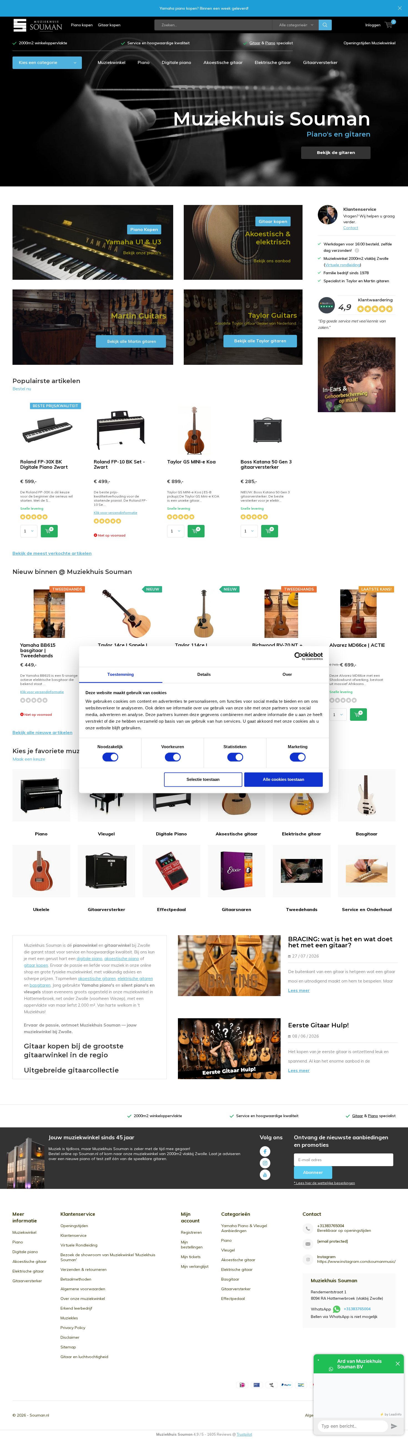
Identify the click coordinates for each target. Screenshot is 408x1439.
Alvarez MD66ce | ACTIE (357, 645)
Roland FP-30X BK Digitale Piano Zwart (44, 464)
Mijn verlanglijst (194, 1266)
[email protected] (332, 1241)
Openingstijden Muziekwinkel (370, 42)
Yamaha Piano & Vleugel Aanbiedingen (244, 1228)
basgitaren (40, 985)
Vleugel (106, 834)
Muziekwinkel (111, 62)
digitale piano (89, 958)
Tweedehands (302, 909)
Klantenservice (74, 1235)
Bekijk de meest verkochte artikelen (52, 553)
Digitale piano (176, 62)
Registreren (191, 1232)
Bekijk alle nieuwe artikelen (42, 732)
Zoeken (325, 24)
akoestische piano (121, 958)
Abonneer (313, 1172)
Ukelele (41, 909)
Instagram (265, 1163)
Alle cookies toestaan (283, 779)
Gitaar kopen (109, 25)
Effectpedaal (171, 909)
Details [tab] (204, 674)
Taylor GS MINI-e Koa (191, 462)
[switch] (173, 757)
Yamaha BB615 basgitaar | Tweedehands (38, 650)
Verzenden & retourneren (84, 1269)
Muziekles (69, 1317)
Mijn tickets (191, 1256)
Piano (144, 62)
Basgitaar (366, 834)
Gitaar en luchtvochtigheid (84, 1356)
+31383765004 (330, 1225)
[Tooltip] (357, 251)
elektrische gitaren (135, 978)
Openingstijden (74, 1225)
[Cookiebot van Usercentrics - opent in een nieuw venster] (298, 656)
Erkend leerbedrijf (76, 1308)
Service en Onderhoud (367, 909)
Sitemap (68, 1347)
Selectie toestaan (203, 779)
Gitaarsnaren (236, 909)
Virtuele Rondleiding (79, 1245)
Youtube (265, 1174)
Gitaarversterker (320, 62)
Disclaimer (70, 1337)
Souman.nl (39, 1415)
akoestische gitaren (97, 978)
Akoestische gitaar (223, 62)
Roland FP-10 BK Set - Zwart (119, 464)
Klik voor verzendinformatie (115, 513)
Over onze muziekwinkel (83, 1298)
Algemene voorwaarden (83, 1288)
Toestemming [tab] (120, 674)
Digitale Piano (171, 834)
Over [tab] (287, 674)
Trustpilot (244, 1434)
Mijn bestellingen (192, 1245)
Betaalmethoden (76, 1279)
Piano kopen (82, 25)
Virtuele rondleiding (342, 264)
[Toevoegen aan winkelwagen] (49, 531)
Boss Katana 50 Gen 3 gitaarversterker (266, 464)
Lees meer (299, 990)
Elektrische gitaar (273, 62)
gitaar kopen (36, 965)
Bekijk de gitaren (336, 152)
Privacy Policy (73, 1327)
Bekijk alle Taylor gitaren (243, 327)
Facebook (265, 1151)
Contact (350, 227)
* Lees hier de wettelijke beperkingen (324, 1183)
